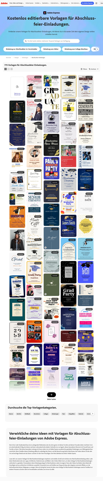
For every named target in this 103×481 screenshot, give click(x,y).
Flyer (63, 414)
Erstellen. (37, 3)
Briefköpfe (27, 414)
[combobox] (51, 41)
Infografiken (72, 414)
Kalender (81, 414)
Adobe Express (29, 3)
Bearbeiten (45, 3)
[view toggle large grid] (11, 69)
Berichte (19, 414)
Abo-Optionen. (75, 3)
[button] (96, 3)
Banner (11, 414)
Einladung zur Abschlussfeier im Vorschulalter (21, 49)
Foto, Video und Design (16, 3)
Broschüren (37, 414)
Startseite (8, 57)
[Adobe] (4, 3)
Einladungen (25, 57)
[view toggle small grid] (5, 69)
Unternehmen (54, 3)
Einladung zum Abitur (50, 49)
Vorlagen (16, 57)
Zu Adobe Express (87, 3)
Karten (89, 414)
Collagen (46, 414)
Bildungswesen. (65, 3)
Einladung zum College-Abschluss (76, 49)
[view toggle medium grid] (8, 69)
